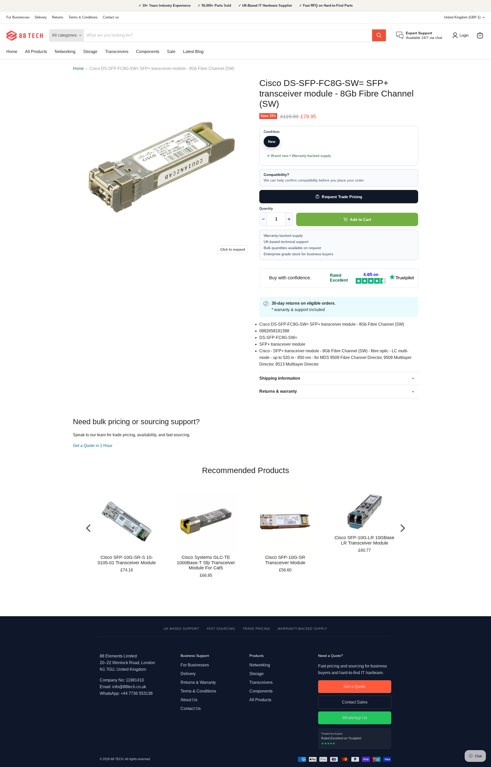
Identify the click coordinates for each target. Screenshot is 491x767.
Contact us (111, 17)
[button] (461, 35)
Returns (57, 17)
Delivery (41, 17)
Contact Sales (354, 702)
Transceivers (116, 51)
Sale (171, 51)
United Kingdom (462, 17)
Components (147, 51)
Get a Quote (354, 686)
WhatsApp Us (354, 718)
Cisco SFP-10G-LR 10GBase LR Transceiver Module (364, 540)
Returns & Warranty (198, 682)
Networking (65, 51)
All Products (36, 51)
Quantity (266, 208)
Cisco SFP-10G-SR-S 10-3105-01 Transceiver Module (126, 560)
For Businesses (18, 17)
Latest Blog (193, 51)
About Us (189, 700)
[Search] (379, 35)
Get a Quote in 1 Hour (92, 445)
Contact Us (191, 708)
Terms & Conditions (83, 17)
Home (11, 51)
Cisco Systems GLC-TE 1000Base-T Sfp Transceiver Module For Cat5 (206, 562)
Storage (90, 51)
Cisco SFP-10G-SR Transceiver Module (285, 560)
